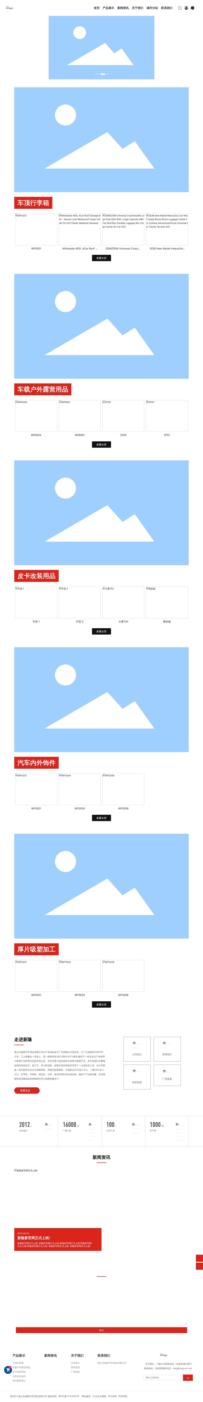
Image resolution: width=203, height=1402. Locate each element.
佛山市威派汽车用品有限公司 (32, 1396)
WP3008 (123, 808)
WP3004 (80, 808)
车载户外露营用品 (42, 389)
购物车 (9, 1367)
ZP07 (167, 435)
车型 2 (79, 621)
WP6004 (36, 435)
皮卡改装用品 (36, 575)
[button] (96, 74)
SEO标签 (112, 1396)
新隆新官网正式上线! (33, 1238)
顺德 (104, 1396)
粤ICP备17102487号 (69, 1396)
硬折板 (167, 621)
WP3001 (36, 248)
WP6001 (80, 435)
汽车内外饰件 (36, 762)
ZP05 (123, 435)
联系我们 (167, 1054)
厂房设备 (167, 1078)
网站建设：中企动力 (92, 1396)
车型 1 (36, 621)
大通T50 (123, 621)
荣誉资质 (137, 1082)
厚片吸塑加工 (36, 949)
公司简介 (137, 1054)
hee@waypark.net (182, 1368)
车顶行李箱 (33, 202)
